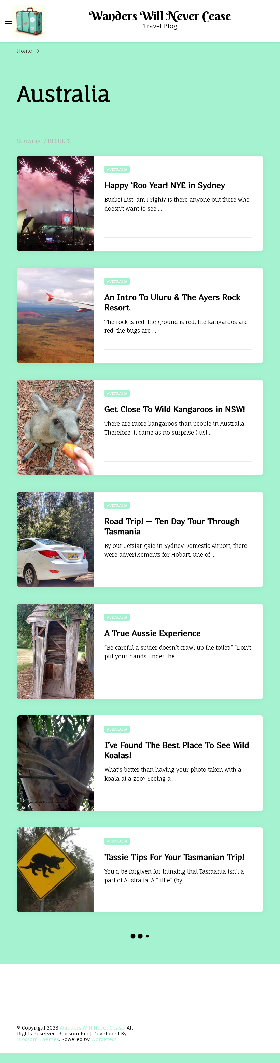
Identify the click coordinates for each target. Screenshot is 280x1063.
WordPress (104, 1039)
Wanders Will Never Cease (160, 16)
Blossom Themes (38, 1039)
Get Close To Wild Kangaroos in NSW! (174, 409)
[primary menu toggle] (8, 21)
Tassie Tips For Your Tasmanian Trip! (174, 857)
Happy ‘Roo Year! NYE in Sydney (164, 185)
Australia (117, 169)
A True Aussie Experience (152, 633)
